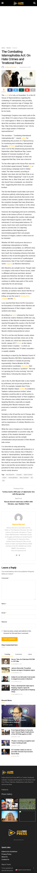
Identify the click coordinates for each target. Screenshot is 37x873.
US (3, 480)
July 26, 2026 (15, 756)
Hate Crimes (28, 474)
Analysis (14, 48)
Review (9, 48)
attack (19, 343)
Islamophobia (13, 477)
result (6, 95)
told (30, 166)
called (23, 138)
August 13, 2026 (8, 724)
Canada (22, 296)
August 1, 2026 (16, 745)
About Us (5, 857)
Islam (4, 477)
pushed (22, 389)
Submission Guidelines (9, 851)
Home (3, 48)
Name (4, 604)
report (14, 315)
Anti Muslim (10, 474)
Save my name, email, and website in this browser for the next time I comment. (17, 632)
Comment (6, 578)
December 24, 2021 (25, 67)
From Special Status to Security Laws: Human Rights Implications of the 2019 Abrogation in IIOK (22, 732)
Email (4, 613)
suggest (9, 264)
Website (4, 622)
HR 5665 (11, 146)
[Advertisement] (18, 27)
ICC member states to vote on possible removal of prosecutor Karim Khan (22, 752)
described (25, 366)
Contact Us (5, 859)
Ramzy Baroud (11, 67)
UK (14, 299)
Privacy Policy (6, 854)
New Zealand (24, 477)
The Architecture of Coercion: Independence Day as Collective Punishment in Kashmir (14, 720)
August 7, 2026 (16, 736)
